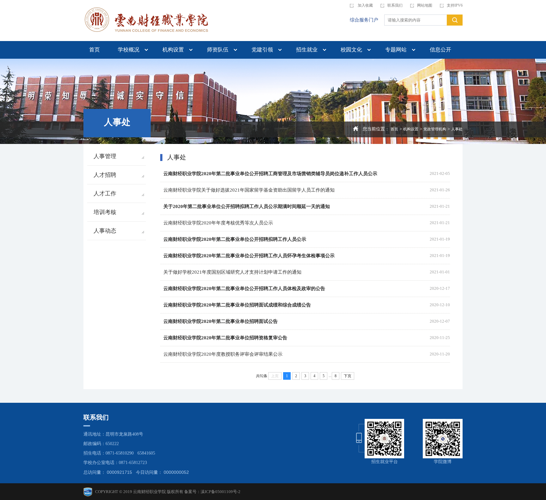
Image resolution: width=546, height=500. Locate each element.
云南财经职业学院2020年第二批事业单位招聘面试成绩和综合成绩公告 (237, 304)
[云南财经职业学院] (146, 20)
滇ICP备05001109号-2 (220, 491)
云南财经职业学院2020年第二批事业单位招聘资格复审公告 (225, 337)
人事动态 (105, 231)
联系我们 (395, 5)
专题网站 (396, 50)
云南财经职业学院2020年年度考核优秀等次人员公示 (218, 222)
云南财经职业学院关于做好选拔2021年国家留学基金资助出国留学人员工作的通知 (249, 190)
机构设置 (173, 50)
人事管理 (105, 156)
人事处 (457, 129)
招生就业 (307, 50)
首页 (94, 50)
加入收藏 (365, 5)
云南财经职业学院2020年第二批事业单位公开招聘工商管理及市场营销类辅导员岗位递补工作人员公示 (270, 173)
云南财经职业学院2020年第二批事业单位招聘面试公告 (220, 321)
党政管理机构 (434, 129)
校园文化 (351, 50)
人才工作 (105, 193)
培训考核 (105, 212)
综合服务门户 (364, 19)
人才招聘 (105, 175)
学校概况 (128, 50)
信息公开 (440, 50)
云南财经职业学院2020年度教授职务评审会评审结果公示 (222, 354)
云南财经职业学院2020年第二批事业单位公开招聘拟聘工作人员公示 (234, 239)
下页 (347, 376)
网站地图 (424, 5)
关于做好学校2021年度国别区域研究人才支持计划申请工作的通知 (232, 272)
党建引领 (262, 50)
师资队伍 (217, 50)
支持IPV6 (455, 5)
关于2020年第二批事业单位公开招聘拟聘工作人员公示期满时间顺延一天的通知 (246, 206)
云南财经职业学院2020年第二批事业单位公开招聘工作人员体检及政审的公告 (244, 288)
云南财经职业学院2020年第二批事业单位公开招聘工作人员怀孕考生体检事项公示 (249, 255)
